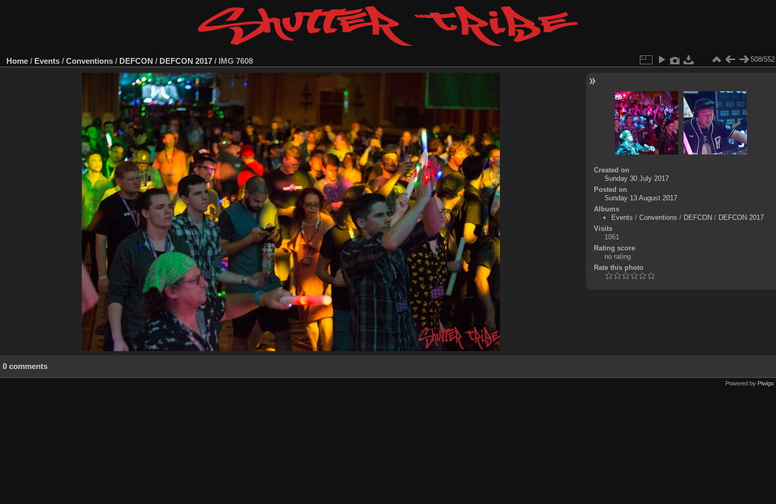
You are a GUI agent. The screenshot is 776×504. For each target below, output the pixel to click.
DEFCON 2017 (185, 60)
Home (17, 60)
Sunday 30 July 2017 (636, 178)
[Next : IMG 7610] (744, 59)
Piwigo (766, 383)
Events (47, 60)
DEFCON (136, 60)
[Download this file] (689, 59)
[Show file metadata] (675, 59)
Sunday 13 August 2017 (640, 198)
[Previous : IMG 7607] (730, 59)
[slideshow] (661, 59)
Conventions (89, 60)
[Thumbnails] (716, 59)
